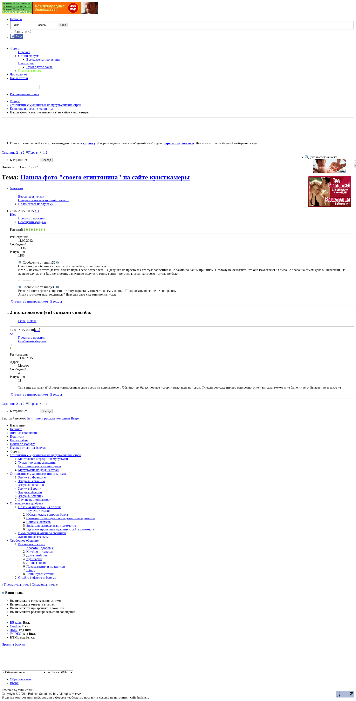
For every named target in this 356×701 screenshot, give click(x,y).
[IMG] (14, 630)
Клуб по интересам (39, 551)
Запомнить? (23, 31)
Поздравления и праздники (45, 566)
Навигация (26, 63)
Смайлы (15, 626)
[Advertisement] (77, 129)
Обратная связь (20, 679)
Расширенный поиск (24, 94)
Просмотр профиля (31, 218)
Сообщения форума (32, 222)
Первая (33, 152)
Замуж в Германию (31, 481)
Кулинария (34, 559)
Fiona (22, 321)
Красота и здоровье (40, 548)
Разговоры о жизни (31, 544)
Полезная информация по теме (39, 507)
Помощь (16, 19)
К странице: (19, 159)
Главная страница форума (28, 447)
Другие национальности (35, 499)
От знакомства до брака (26, 503)
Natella (31, 321)
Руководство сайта (39, 67)
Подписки (17, 436)
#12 (37, 330)
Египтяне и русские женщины (39, 466)
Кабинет (16, 429)
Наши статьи (19, 78)
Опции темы (16, 188)
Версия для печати (31, 196)
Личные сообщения (23, 433)
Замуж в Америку (30, 496)
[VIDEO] (16, 633)
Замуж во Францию (32, 477)
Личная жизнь (36, 562)
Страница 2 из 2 (13, 152)
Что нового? (18, 74)
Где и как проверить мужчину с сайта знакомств (60, 529)
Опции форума (28, 56)
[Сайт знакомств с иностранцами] (329, 171)
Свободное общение (24, 540)
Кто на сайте (19, 440)
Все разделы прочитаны (43, 59)
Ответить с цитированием (29, 301)
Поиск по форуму (22, 444)
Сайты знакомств (38, 522)
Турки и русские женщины (37, 462)
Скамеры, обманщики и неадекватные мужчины (60, 518)
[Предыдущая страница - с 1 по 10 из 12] (40, 152)
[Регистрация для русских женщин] (329, 206)
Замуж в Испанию (31, 485)
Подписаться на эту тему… (37, 204)
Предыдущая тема (16, 584)
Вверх (56, 301)
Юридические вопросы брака (47, 514)
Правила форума (13, 644)
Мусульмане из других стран (38, 470)
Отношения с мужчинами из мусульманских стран (45, 455)
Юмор (30, 570)
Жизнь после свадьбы (33, 536)
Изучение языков (38, 510)
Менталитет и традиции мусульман (43, 459)
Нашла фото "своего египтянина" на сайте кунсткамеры (105, 177)
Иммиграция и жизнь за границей (42, 533)
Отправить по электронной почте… (43, 200)
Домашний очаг (37, 555)
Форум (15, 48)
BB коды (16, 622)
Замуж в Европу (29, 488)
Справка (24, 52)
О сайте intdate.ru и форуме (37, 577)
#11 (37, 211)
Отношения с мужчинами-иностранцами (39, 473)
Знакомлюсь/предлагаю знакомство (51, 525)
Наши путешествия (40, 574)
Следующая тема (43, 584)
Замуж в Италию (30, 492)
